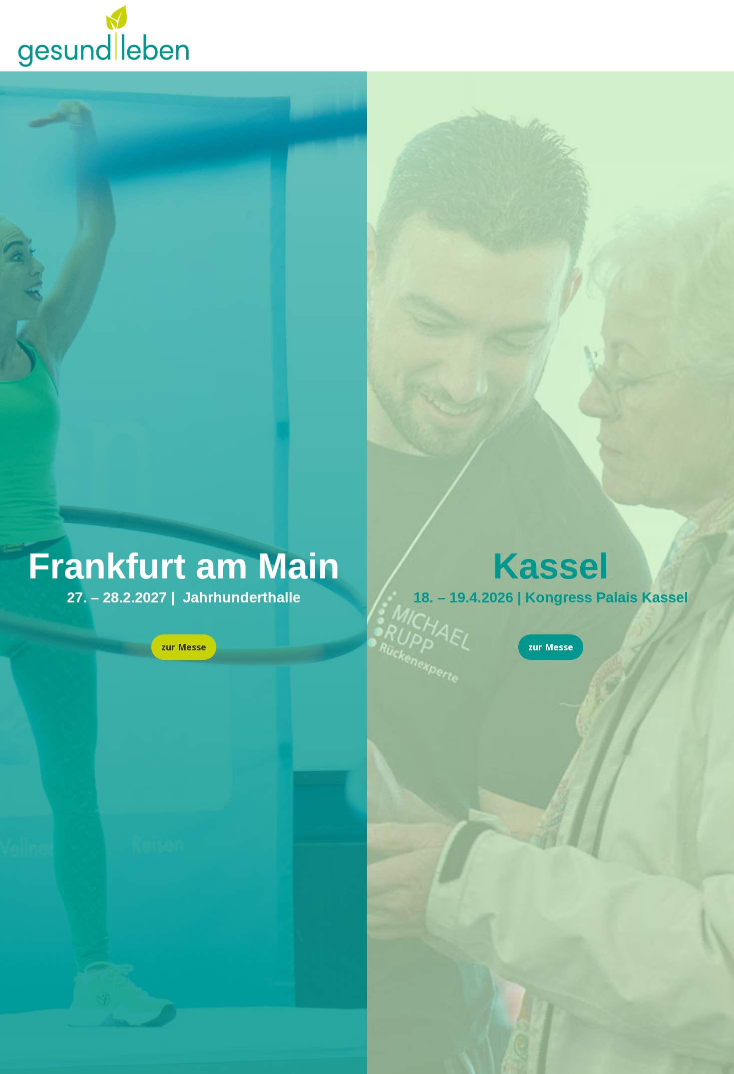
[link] (103, 63)
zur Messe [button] (183, 647)
